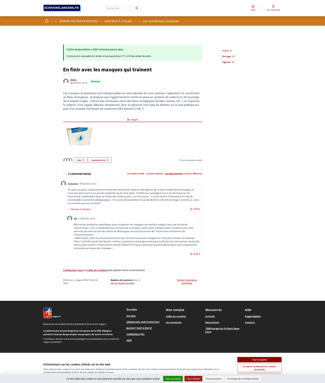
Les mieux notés (135, 173)
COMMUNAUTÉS (135, 334)
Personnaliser (214, 378)
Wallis (73, 79)
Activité (210, 316)
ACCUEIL (131, 316)
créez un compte (97, 270)
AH (75, 218)
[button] (79, 209)
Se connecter (174, 322)
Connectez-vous (73, 270)
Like (79, 160)
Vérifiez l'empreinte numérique (187, 281)
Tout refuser (193, 378)
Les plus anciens (174, 173)
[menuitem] (144, 316)
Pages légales (253, 316)
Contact (250, 322)
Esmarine (73, 183)
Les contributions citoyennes (161, 21)
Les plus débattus (192, 173)
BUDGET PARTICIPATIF (139, 328)
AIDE (129, 340)
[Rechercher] (136, 8)
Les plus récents (154, 173)
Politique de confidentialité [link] (243, 378)
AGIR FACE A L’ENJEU (118, 21)
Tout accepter (259, 359)
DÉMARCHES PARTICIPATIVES (78, 21)
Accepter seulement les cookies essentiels (259, 368)
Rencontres (212, 322)
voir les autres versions (123, 283)
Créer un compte (176, 316)
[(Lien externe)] (79, 136)
